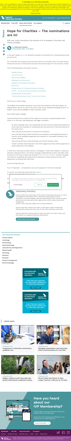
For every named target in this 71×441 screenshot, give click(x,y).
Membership (5, 23)
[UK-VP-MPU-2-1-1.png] (35, 279)
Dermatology (6, 242)
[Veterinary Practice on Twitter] (58, 432)
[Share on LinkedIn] (3, 51)
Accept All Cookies (53, 184)
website (38, 172)
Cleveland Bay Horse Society (21, 93)
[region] (35, 182)
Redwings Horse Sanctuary (21, 80)
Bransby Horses (17, 72)
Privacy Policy (43, 434)
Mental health (7, 250)
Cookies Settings (18, 184)
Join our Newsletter (48, 18)
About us (3, 434)
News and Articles (25, 23)
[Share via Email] (3, 54)
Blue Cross (15, 85)
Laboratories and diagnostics (12, 247)
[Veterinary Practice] (10, 205)
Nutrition (5, 255)
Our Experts (38, 23)
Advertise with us (24, 434)
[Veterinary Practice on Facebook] (63, 432)
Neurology (5, 253)
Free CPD (14, 23)
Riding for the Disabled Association (23, 83)
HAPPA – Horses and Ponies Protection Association (29, 91)
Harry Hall (23, 55)
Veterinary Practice (21, 47)
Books (32, 434)
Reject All (39, 184)
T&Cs (36, 434)
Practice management (9, 260)
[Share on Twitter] (3, 45)
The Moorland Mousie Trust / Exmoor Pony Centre (29, 96)
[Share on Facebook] (3, 48)
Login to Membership (63, 18)
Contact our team (12, 434)
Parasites (5, 258)
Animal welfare (7, 237)
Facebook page (30, 174)
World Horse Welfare (19, 77)
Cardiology (6, 240)
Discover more (40, 423)
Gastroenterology (8, 245)
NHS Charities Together (47, 155)
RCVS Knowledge (8, 263)
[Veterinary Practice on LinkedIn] (68, 432)
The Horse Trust (17, 75)
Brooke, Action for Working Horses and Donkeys (28, 88)
